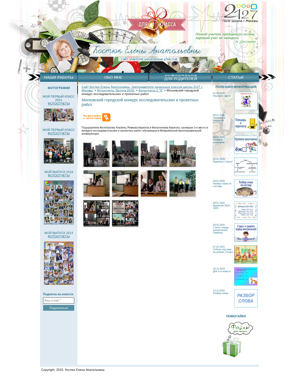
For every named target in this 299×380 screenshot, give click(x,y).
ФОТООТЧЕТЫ (59, 103)
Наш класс (58, 77)
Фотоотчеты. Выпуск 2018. (116, 90)
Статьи (236, 77)
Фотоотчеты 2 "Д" (150, 90)
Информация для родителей (180, 77)
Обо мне (113, 77)
